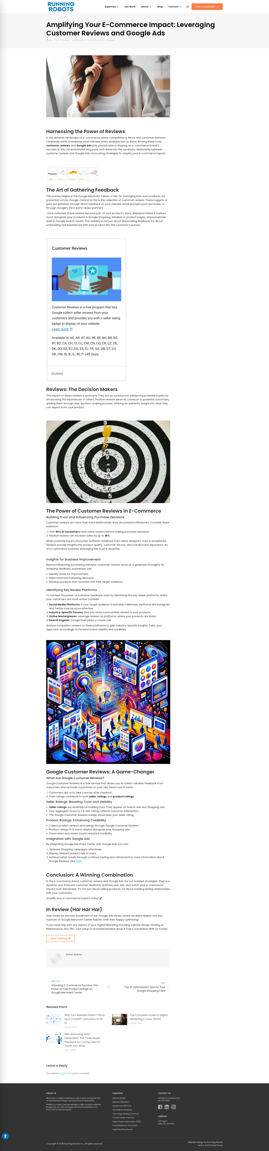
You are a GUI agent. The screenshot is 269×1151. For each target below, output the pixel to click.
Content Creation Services (123, 1117)
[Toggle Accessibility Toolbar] (5, 1136)
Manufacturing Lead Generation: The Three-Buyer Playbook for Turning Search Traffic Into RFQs (82, 1040)
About (145, 6)
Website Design (119, 1098)
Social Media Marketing (122, 1110)
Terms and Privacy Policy (210, 1145)
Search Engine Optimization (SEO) (127, 1121)
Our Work (129, 6)
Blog (160, 6)
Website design (195, 1142)
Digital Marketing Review (123, 1129)
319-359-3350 (164, 1100)
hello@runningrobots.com (169, 1098)
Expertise (110, 6)
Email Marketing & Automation (125, 1125)
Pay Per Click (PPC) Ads (122, 1106)
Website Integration (121, 1102)
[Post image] (54, 1019)
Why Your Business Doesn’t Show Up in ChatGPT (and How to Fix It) (84, 1019)
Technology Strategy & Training (126, 1114)
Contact (173, 6)
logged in (64, 1073)
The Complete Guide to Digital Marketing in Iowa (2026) (149, 1017)
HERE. (79, 861)
